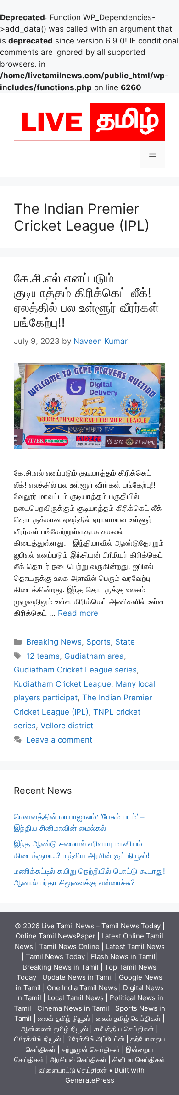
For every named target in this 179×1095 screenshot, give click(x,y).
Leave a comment (59, 739)
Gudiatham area (94, 656)
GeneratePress (89, 1080)
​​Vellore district (66, 725)
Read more (78, 613)
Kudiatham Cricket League (62, 683)
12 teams (43, 656)
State (125, 641)
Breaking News (54, 641)
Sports (98, 641)
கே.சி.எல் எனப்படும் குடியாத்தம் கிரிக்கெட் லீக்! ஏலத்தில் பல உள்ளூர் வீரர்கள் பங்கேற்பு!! (86, 300)
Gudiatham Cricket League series (75, 669)
